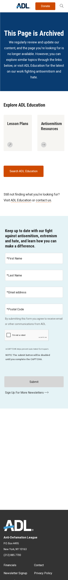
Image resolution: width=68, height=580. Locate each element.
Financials (10, 565)
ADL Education (21, 200)
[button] (61, 6)
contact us (43, 200)
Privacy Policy (43, 573)
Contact (39, 565)
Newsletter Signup (15, 573)
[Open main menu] (7, 5)
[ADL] (23, 7)
